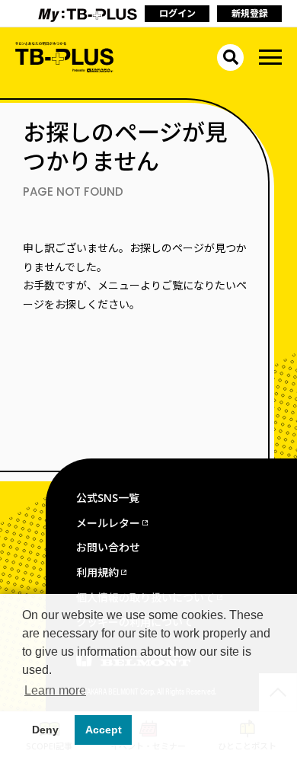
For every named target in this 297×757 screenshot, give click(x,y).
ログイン (177, 13)
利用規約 (97, 572)
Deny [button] (45, 729)
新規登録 (250, 13)
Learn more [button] (55, 690)
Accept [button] (103, 729)
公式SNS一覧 (107, 497)
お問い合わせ (108, 547)
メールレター (108, 523)
